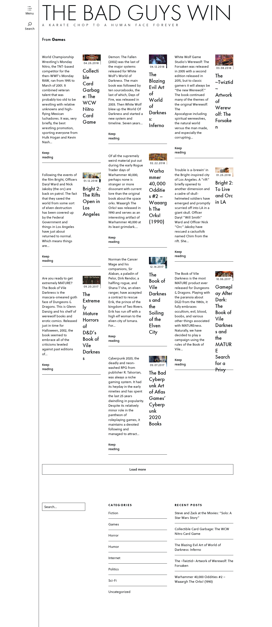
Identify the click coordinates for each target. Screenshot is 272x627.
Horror (113, 535)
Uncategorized (119, 591)
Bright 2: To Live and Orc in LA (224, 192)
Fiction (113, 512)
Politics (113, 569)
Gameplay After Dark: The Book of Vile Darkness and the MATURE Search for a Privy (223, 328)
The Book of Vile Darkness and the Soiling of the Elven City (157, 303)
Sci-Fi (112, 580)
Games (113, 524)
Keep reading (47, 154)
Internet (114, 557)
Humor (113, 546)
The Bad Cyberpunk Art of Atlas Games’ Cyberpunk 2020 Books (157, 398)
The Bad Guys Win (137, 12)
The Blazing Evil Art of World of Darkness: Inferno (157, 100)
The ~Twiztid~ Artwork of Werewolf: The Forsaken (204, 563)
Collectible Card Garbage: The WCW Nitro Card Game (91, 96)
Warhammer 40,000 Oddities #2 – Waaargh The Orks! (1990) (158, 196)
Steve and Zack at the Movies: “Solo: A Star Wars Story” (203, 515)
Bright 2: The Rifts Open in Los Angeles (92, 201)
